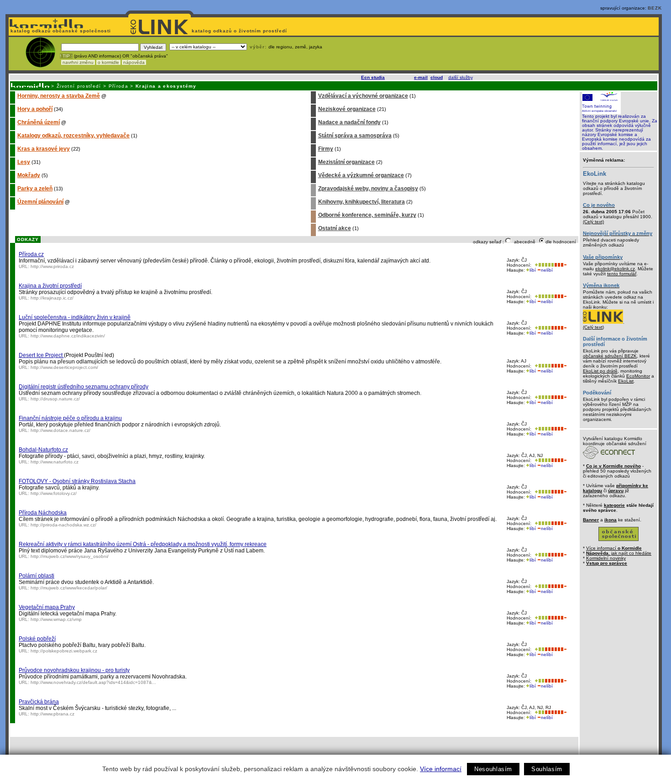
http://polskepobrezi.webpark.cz (64, 650)
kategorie (614, 505)
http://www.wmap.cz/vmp (56, 619)
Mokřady (28, 175)
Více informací (440, 768)
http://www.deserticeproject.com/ (64, 367)
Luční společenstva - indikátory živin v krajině (75, 317)
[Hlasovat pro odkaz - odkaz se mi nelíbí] (560, 265)
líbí (532, 270)
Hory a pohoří (34, 109)
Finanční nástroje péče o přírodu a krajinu (70, 418)
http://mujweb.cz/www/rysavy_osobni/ (70, 556)
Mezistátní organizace (346, 162)
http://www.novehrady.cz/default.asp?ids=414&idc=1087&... (93, 682)
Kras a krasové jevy (43, 149)
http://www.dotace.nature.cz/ (60, 430)
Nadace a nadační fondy (349, 122)
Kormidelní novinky (606, 558)
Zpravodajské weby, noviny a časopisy (368, 188)
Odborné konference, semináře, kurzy (367, 215)
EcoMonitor (638, 375)
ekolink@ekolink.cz (615, 268)
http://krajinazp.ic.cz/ (52, 297)
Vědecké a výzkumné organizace (361, 175)
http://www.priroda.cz (52, 266)
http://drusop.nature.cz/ (55, 398)
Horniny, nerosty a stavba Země (58, 96)
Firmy (325, 149)
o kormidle (108, 62)
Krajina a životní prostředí (50, 286)
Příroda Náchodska (43, 513)
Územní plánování (40, 202)
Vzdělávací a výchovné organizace (363, 96)
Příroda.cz (31, 254)
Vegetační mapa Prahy (47, 607)
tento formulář (621, 273)
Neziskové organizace (347, 109)
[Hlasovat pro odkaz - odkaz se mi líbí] (543, 265)
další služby (460, 77)
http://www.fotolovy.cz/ (54, 493)
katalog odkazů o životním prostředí (240, 30)
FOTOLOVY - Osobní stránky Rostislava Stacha (77, 481)
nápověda (134, 62)
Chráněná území (38, 122)
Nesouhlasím (493, 769)
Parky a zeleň (34, 188)
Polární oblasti (36, 576)
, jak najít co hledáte (618, 553)
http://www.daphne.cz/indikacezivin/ (68, 335)
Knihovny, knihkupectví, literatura (361, 202)
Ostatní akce (334, 228)
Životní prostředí (79, 86)
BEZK (655, 8)
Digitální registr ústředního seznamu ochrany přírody (83, 387)
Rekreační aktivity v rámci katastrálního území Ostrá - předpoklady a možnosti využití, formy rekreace (143, 544)
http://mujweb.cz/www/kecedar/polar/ (69, 587)
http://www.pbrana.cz (52, 713)
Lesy (23, 162)
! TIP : (66, 55)
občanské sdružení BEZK (610, 355)
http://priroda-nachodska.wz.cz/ (63, 524)
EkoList (626, 381)
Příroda (118, 86)
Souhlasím (546, 769)
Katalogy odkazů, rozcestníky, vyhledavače (73, 135)
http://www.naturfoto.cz (55, 461)
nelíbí (547, 270)
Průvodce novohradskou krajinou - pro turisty (74, 670)
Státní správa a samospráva (355, 135)
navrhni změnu (78, 62)
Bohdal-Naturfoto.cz (43, 450)
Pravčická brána (39, 702)
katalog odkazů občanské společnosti (60, 30)
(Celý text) (593, 221)
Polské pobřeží (37, 639)
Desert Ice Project (41, 355)
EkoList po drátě (600, 370)
